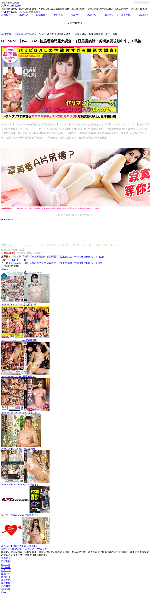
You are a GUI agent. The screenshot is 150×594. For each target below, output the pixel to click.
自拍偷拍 (108, 15)
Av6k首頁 (6, 34)
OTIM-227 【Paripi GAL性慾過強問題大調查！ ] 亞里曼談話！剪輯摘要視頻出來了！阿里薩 (58, 256)
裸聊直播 (6, 586)
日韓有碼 (40, 15)
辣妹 (105, 245)
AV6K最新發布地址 (30, 12)
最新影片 (6, 15)
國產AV (75, 15)
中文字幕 (58, 15)
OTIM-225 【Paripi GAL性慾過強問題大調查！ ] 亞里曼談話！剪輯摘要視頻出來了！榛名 (56, 263)
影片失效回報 (86, 215)
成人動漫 (143, 15)
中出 (84, 245)
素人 (91, 245)
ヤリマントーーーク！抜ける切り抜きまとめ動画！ (44, 245)
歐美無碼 (126, 15)
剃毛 (98, 245)
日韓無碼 (23, 15)
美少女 (113, 245)
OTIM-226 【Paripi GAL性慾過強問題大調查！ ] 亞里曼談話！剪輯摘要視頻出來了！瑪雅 (71, 34)
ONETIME (12, 245)
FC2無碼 (91, 15)
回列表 (15, 259)
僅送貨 (76, 245)
